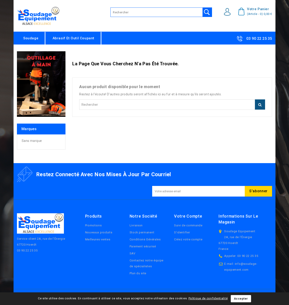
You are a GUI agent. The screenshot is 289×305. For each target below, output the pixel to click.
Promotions (93, 225)
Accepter (241, 298)
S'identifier (182, 232)
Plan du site (138, 273)
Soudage (30, 38)
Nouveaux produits (98, 232)
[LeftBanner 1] (41, 84)
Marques (29, 129)
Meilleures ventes (97, 239)
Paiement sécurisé (143, 246)
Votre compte (188, 216)
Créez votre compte (188, 239)
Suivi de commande (188, 225)
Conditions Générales (145, 239)
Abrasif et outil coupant (73, 38)
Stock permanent (142, 232)
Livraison (136, 225)
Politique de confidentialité (208, 298)
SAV (132, 253)
